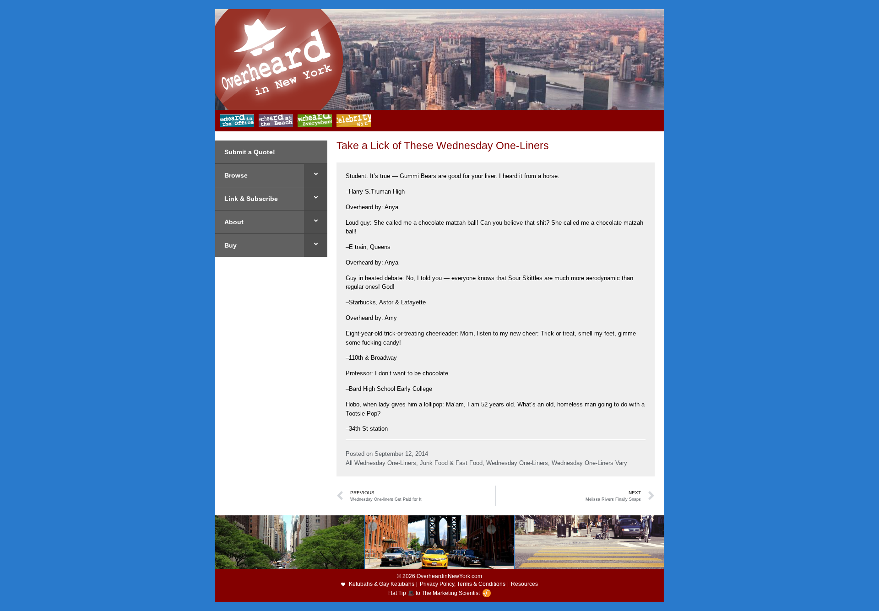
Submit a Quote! (249, 152)
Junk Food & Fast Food (451, 463)
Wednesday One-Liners (517, 463)
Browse (236, 175)
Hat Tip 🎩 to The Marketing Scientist (434, 593)
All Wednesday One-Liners (381, 463)
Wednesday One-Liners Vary (589, 463)
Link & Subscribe (251, 198)
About (234, 222)
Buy (230, 245)
